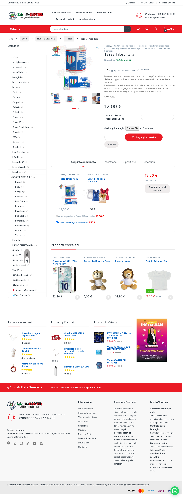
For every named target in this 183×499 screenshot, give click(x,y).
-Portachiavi (19, 220)
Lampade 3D (18, 162)
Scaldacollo (17, 250)
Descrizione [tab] (109, 162)
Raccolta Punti (104, 12)
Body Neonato (19, 82)
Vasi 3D (15, 270)
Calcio (55, 257)
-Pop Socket (20, 216)
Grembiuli (16, 147)
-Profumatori (20, 225)
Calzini (15, 92)
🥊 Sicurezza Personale (23, 290)
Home (10, 38)
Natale (150, 48)
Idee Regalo (139, 46)
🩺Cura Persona (19, 295)
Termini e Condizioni (87, 417)
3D (13, 57)
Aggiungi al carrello (146, 137)
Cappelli (16, 102)
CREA (14, 137)
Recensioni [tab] (149, 162)
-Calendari (19, 196)
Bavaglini (16, 77)
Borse (15, 87)
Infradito (16, 157)
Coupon (82, 430)
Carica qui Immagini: (114, 128)
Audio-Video (18, 72)
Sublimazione (18, 265)
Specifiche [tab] (130, 162)
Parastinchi (17, 240)
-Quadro (18, 230)
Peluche (156, 257)
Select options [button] (76, 297)
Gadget (128, 257)
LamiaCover (15, 484)
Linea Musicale (19, 167)
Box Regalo (92, 175)
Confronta (144, 69)
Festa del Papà (127, 46)
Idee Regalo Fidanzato (121, 48)
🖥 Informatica (18, 285)
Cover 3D (16, 122)
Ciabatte (16, 107)
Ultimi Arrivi (83, 421)
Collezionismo (18, 112)
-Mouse (18, 206)
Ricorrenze (108, 51)
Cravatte (16, 132)
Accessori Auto (90, 257)
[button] (97, 48)
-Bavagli (18, 182)
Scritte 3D (16, 255)
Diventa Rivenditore (61, 12)
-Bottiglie (18, 191)
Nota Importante (87, 19)
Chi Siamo (132, 3)
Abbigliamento (19, 62)
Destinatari (115, 46)
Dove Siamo (149, 3)
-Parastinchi (19, 211)
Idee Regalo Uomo (139, 48)
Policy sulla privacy (87, 413)
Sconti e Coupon (84, 12)
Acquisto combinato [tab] (83, 162)
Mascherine (17, 172)
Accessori (17, 67)
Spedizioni (83, 425)
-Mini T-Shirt (20, 201)
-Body (17, 187)
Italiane (67, 257)
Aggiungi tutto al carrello (157, 189)
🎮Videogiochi (19, 280)
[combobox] (87, 29)
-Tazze (69, 38)
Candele (16, 97)
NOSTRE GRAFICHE (46, 38)
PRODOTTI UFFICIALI (22, 245)
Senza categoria (20, 260)
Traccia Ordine (168, 3)
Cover (61, 257)
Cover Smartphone (21, 127)
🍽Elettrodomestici (20, 275)
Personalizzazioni (65, 19)
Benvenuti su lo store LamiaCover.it (23, 3)
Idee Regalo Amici (152, 46)
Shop (24, 38)
